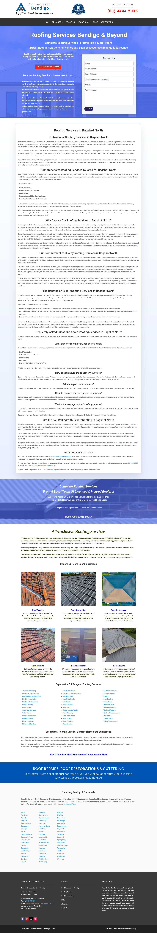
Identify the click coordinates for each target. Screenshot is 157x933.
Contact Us (107, 22)
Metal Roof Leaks (28, 721)
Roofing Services (67, 892)
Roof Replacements (110, 691)
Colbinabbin (25, 842)
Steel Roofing (108, 699)
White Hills (61, 856)
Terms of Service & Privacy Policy (124, 929)
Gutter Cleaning (27, 704)
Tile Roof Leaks (108, 704)
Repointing (66, 707)
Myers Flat (61, 818)
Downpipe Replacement (30, 693)
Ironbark (42, 834)
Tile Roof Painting (109, 707)
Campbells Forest (27, 837)
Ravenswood (61, 826)
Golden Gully (43, 815)
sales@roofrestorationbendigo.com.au (42, 465)
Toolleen (60, 851)
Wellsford (60, 853)
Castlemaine (25, 840)
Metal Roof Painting (29, 724)
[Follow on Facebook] (22, 918)
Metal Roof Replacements (72, 693)
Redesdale (61, 831)
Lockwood (42, 851)
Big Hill (23, 831)
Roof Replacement (119, 610)
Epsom (23, 862)
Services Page (51, 469)
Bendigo (24, 829)
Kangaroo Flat (44, 842)
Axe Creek (24, 815)
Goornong (42, 821)
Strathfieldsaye (62, 845)
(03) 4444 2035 (122, 11)
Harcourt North (44, 826)
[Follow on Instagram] (35, 918)
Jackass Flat (43, 837)
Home (47, 22)
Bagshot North (26, 823)
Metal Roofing (68, 696)
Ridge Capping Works (70, 710)
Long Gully (42, 853)
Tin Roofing (107, 716)
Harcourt (42, 823)
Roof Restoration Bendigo (62, 456)
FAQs (63, 900)
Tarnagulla (61, 848)
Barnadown (25, 826)
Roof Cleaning (38, 666)
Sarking (106, 696)
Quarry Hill (61, 823)
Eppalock (24, 859)
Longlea (42, 856)
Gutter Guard (26, 707)
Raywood (60, 829)
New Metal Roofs (69, 699)
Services (56, 22)
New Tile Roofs (68, 704)
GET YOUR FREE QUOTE (48, 66)
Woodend (60, 859)
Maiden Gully (43, 859)
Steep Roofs (107, 702)
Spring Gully (61, 840)
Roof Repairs (38, 610)
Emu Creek (24, 856)
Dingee (23, 845)
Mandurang (43, 862)
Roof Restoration (78, 610)
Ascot (23, 812)
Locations (83, 22)
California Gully (26, 834)
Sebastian (60, 834)
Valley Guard (107, 718)
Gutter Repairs (27, 713)
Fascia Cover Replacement (31, 696)
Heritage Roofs (27, 718)
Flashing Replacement (30, 702)
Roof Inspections (69, 716)
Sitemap (109, 929)
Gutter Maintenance (29, 710)
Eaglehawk (24, 848)
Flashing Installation (29, 699)
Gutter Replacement (29, 716)
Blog (95, 22)
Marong (60, 812)
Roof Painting (119, 666)
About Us (71, 22)
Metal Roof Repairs (69, 691)
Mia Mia (60, 815)
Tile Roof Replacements (111, 713)
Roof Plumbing (68, 721)
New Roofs (66, 702)
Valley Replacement (110, 721)
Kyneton (42, 848)
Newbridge (61, 821)
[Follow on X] (31, 918)
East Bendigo (25, 851)
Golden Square (44, 818)
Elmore (23, 853)
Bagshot (24, 821)
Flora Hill (42, 812)
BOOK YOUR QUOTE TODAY (78, 517)
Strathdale (61, 842)
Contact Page (42, 463)
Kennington (43, 845)
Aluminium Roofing (29, 691)
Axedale (24, 818)
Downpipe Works (78, 666)
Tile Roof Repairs (109, 710)
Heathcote (42, 829)
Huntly (41, 831)
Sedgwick (60, 837)
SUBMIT (89, 109)
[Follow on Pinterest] (27, 918)
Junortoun (42, 840)
